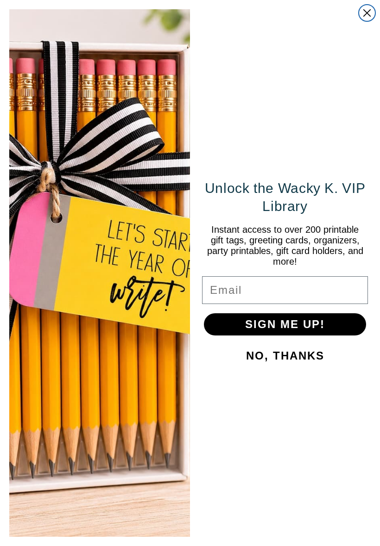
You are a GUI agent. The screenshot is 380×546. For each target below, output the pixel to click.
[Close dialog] (316, 170)
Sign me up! (259, 345)
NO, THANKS (260, 377)
